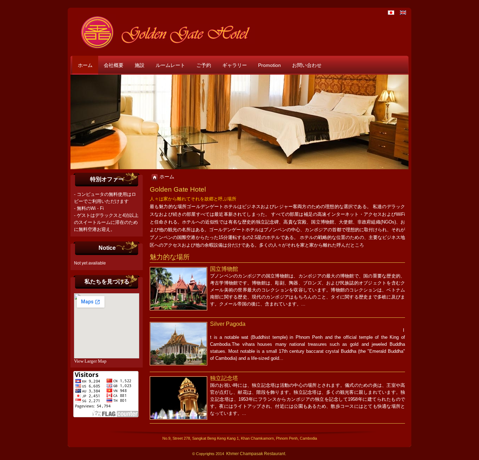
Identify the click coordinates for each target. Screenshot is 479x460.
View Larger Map (90, 361)
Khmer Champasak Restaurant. (256, 453)
